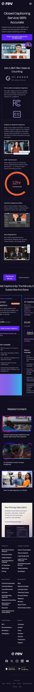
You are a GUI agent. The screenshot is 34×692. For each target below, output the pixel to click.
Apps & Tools (22, 604)
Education (5, 608)
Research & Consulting (9, 600)
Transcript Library (23, 592)
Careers (20, 627)
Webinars (21, 598)
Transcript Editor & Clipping (7, 561)
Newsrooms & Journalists (6, 603)
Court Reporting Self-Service (24, 564)
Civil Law (4, 592)
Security (20, 636)
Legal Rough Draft (23, 556)
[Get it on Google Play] (23, 669)
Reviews (20, 601)
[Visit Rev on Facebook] (6, 661)
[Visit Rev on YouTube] (27, 661)
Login (20, 686)
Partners (20, 633)
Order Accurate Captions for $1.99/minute (17, 37)
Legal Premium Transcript (22, 559)
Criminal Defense (7, 586)
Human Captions (23, 553)
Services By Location (24, 607)
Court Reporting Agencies (7, 596)
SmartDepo (21, 571)
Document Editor (7, 554)
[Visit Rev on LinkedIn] (22, 661)
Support (20, 642)
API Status (6, 630)
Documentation (7, 627)
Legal (3, 683)
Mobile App (5, 568)
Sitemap (15, 686)
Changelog (6, 633)
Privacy (19, 683)
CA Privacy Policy (27, 683)
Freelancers (21, 639)
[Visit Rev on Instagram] (17, 661)
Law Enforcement (7, 589)
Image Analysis (6, 557)
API (3, 624)
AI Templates (6, 565)
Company (21, 624)
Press (19, 630)
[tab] (9, 277)
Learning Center (23, 589)
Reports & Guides (23, 586)
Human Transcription (24, 550)
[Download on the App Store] (10, 669)
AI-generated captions (27, 311)
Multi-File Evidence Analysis (8, 550)
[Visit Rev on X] (11, 661)
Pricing (4, 571)
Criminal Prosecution (8, 583)
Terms (13, 683)
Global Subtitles (23, 568)
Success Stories (23, 595)
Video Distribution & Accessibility (8, 611)
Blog (19, 583)
